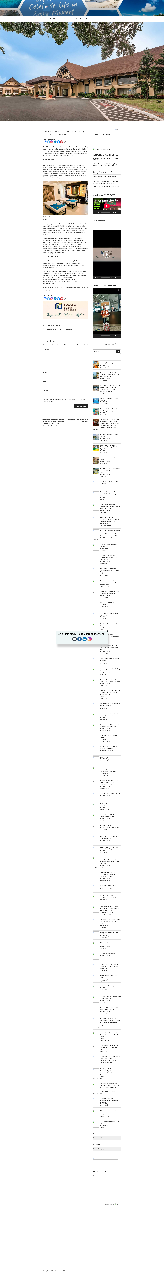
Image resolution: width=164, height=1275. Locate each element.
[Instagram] (51, 141)
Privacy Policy (90, 19)
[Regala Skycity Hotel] (65, 318)
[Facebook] (45, 141)
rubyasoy (58, 129)
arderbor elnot (97, 186)
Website (46, 390)
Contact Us (79, 19)
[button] (106, 254)
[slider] (105, 277)
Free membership (98, 181)
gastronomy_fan (97, 171)
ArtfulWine (96, 176)
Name (45, 372)
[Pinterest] (61, 141)
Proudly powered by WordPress (61, 1271)
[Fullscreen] (118, 212)
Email (45, 381)
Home (45, 19)
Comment (47, 349)
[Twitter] (48, 141)
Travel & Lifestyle (53, 325)
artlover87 (96, 164)
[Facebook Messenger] (58, 141)
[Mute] (116, 212)
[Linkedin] (55, 141)
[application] (107, 206)
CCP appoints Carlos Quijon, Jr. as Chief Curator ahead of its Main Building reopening (106, 166)
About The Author (55, 19)
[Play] (95, 212)
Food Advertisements (108, 129)
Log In (99, 19)
